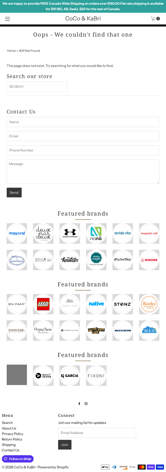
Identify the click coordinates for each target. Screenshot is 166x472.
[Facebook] (79, 403)
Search (7, 423)
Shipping (9, 445)
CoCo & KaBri (83, 18)
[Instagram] (86, 403)
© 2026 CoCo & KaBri (18, 467)
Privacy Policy (12, 434)
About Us (9, 428)
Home (11, 51)
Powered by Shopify (53, 467)
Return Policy (12, 439)
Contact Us (10, 450)
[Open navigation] (7, 18)
